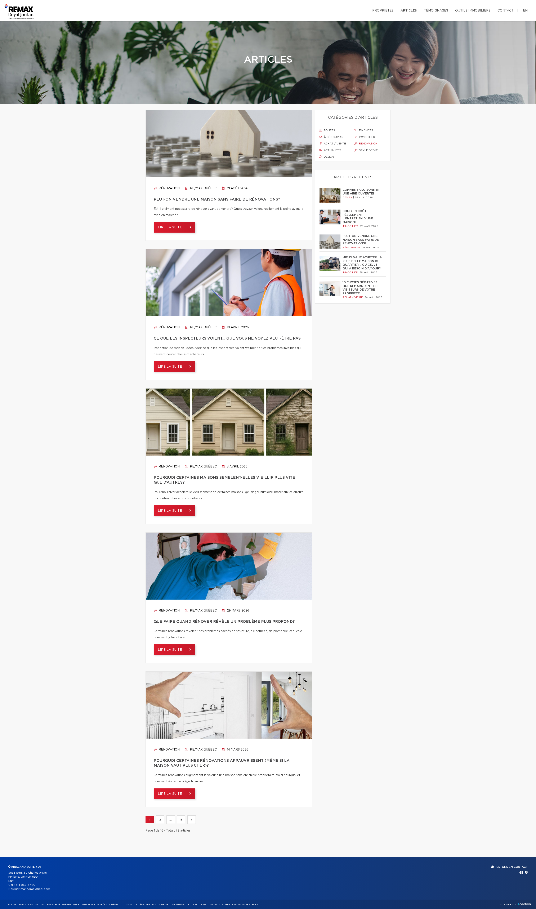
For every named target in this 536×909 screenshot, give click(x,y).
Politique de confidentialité (170, 905)
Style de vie (368, 150)
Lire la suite (170, 227)
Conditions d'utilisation (207, 905)
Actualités (332, 150)
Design (328, 157)
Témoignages (436, 10)
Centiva (524, 904)
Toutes (329, 130)
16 (181, 819)
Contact (505, 10)
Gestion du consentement (242, 905)
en (525, 10)
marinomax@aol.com (35, 889)
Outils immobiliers (472, 10)
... (170, 819)
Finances (365, 130)
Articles (409, 10)
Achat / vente (334, 143)
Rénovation (169, 188)
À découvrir (333, 137)
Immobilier (366, 137)
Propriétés (382, 10)
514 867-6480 (25, 885)
